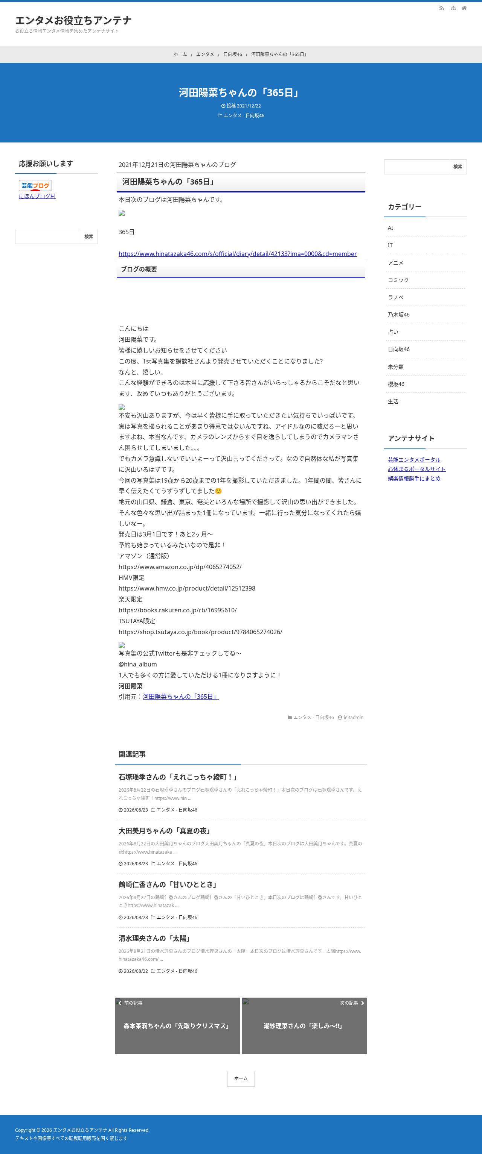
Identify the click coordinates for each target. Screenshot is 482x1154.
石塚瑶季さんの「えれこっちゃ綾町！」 (179, 776)
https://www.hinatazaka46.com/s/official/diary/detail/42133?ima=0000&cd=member (238, 254)
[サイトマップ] (453, 7)
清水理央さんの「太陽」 (156, 938)
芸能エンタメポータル (414, 459)
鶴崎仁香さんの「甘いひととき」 (169, 884)
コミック (398, 279)
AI (390, 227)
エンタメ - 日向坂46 (244, 115)
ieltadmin (353, 717)
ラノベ (396, 297)
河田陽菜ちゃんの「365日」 (181, 696)
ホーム (241, 1078)
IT (390, 244)
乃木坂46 (399, 314)
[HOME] (464, 7)
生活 (393, 401)
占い (393, 331)
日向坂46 (399, 349)
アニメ (396, 262)
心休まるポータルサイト (417, 469)
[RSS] (441, 7)
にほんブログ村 (37, 196)
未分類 (396, 366)
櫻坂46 (396, 384)
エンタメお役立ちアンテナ (73, 20)
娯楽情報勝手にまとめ (414, 478)
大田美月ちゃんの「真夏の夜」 (166, 830)
